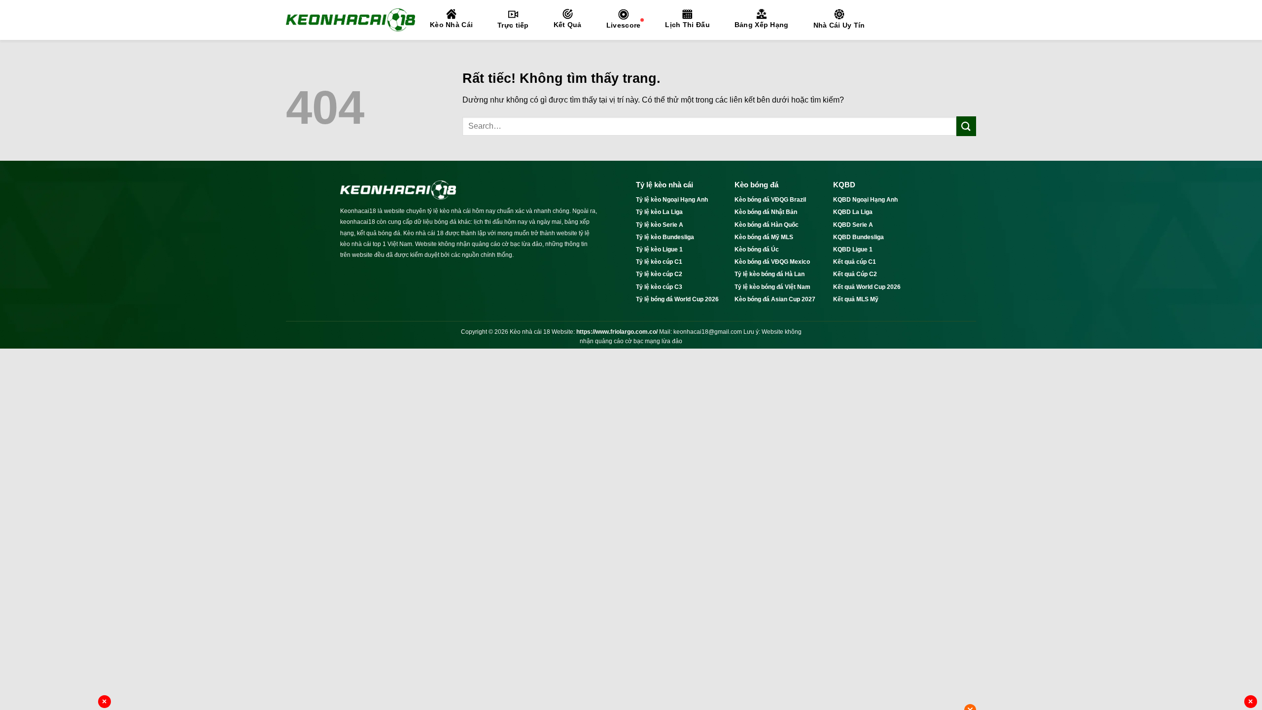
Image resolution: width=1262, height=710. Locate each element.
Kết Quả (568, 25)
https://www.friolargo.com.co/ (617, 331)
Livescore (623, 25)
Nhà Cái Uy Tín (839, 25)
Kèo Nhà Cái (451, 25)
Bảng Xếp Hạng (762, 25)
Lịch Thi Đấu (687, 25)
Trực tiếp (513, 25)
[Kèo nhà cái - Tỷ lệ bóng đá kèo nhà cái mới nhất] (350, 19)
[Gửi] (966, 126)
